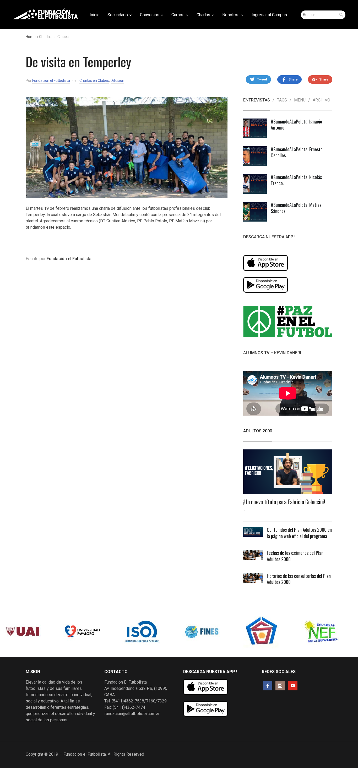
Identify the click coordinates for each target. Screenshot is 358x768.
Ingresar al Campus (269, 14)
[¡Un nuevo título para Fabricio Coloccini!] (287, 473)
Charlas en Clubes (94, 80)
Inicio (95, 14)
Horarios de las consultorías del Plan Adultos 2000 (299, 578)
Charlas (203, 14)
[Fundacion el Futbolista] (45, 14)
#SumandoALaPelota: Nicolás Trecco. (296, 180)
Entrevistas (256, 100)
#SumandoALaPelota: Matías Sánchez (296, 207)
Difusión (117, 80)
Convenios (149, 14)
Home (31, 37)
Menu (300, 100)
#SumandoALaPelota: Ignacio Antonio (296, 124)
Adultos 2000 (257, 430)
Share (293, 79)
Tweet (262, 79)
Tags (282, 100)
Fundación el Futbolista (51, 80)
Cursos (178, 14)
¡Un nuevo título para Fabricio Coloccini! (284, 501)
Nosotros (231, 14)
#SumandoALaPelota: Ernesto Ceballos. (297, 152)
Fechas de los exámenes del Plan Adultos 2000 (295, 555)
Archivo (321, 100)
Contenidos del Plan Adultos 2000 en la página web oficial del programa (299, 532)
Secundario (117, 14)
